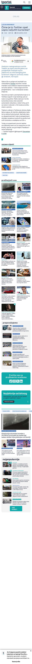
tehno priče (6, 411)
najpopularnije (11, 459)
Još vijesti (14, 508)
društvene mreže (21, 172)
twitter (5, 175)
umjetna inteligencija (19, 411)
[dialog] (16, 657)
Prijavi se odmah (8, 401)
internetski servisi (8, 172)
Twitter (12, 83)
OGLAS (16, 16)
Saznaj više (16, 661)
